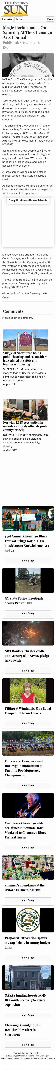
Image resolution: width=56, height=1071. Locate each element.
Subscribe (7, 19)
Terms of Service (21, 1053)
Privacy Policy (36, 1053)
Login (19, 19)
